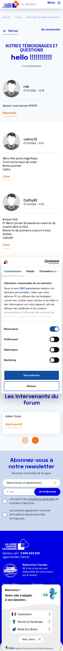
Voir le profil (13, 424)
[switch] (54, 339)
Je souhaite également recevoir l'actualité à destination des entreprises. (30, 514)
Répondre (9, 113)
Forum (18, 17)
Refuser (31, 386)
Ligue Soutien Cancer (16, 557)
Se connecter (50, 29)
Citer (6, 176)
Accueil (6, 17)
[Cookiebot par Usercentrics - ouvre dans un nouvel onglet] (45, 262)
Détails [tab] (30, 271)
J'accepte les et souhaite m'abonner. (34, 501)
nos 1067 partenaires (27, 288)
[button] (35, 440)
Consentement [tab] (12, 271)
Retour (13, 31)
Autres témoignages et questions (31, 48)
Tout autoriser (31, 375)
